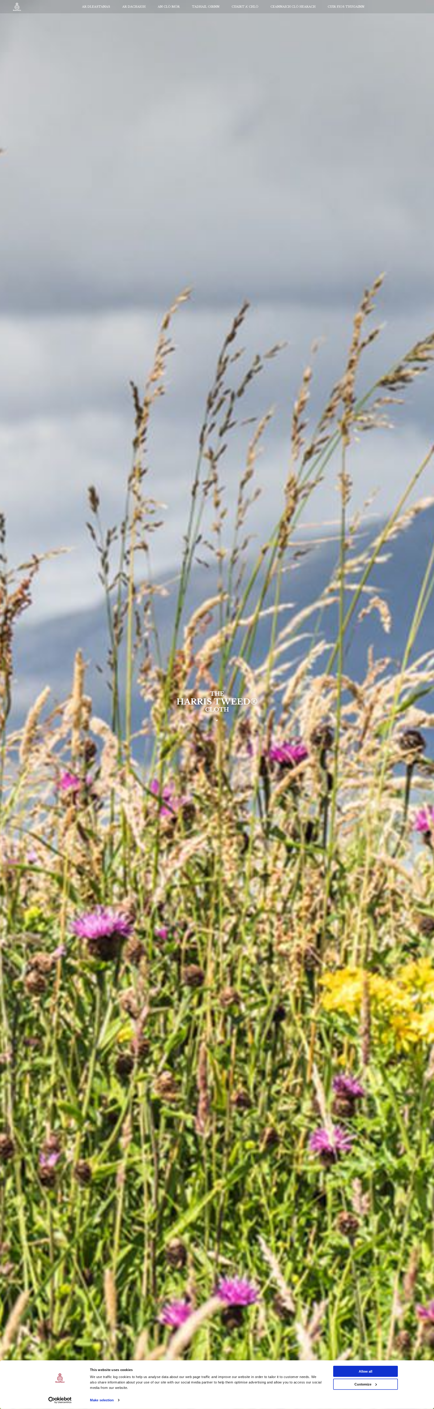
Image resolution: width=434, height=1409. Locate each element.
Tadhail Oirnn (205, 6)
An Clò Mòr (169, 6)
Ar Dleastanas (96, 6)
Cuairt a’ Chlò (245, 6)
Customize (362, 1384)
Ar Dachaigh (134, 6)
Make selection (102, 1400)
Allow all (365, 1371)
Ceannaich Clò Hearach (293, 6)
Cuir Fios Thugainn (346, 6)
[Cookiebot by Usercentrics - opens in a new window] (60, 1400)
